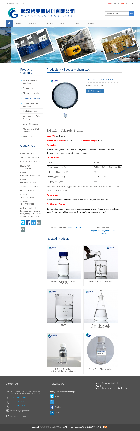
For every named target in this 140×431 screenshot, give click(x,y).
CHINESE (115, 3)
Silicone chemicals (31, 93)
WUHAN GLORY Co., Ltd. (53, 427)
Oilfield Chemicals (30, 124)
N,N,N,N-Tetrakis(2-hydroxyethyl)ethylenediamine (64, 370)
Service (76, 23)
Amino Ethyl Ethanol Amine (100, 369)
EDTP (63, 325)
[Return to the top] (133, 45)
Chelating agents (30, 111)
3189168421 (29, 190)
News (62, 23)
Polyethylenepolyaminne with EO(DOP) (63, 282)
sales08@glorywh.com (30, 175)
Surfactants (28, 88)
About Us (33, 23)
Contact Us (92, 23)
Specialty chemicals (77, 69)
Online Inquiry (96, 91)
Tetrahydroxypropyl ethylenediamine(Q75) (100, 326)
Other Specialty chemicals (100, 281)
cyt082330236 (33, 186)
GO (131, 13)
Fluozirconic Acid (74, 228)
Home (18, 23)
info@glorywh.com (28, 182)
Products (49, 23)
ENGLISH (128, 3)
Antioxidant (27, 137)
